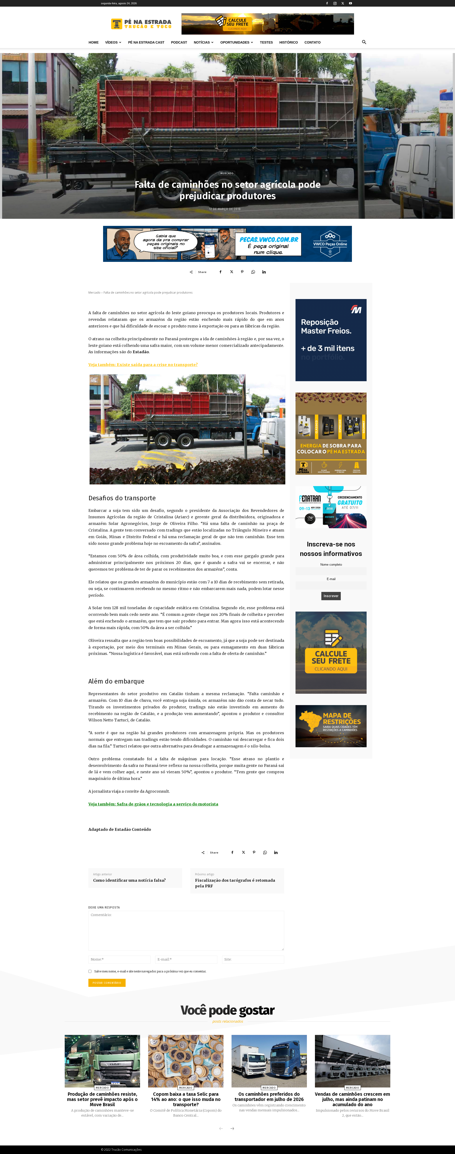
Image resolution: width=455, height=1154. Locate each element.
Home (94, 42)
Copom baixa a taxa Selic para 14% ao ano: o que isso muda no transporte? (186, 1099)
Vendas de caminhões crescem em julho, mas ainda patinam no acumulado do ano (352, 1099)
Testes (266, 42)
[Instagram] (334, 3)
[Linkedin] (264, 272)
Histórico (288, 42)
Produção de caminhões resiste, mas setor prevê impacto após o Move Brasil (102, 1099)
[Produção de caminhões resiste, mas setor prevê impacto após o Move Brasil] (102, 1061)
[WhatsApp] (253, 272)
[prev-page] (221, 1129)
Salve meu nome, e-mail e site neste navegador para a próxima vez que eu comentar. (150, 971)
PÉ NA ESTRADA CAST (146, 42)
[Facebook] (327, 3)
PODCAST (179, 42)
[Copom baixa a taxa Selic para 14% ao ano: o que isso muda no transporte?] (185, 1061)
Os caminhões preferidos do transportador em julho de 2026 (269, 1096)
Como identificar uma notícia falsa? (129, 880)
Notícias (202, 42)
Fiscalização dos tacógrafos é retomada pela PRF (235, 883)
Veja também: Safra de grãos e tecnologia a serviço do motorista (153, 804)
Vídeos (111, 42)
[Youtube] (350, 3)
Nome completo (331, 564)
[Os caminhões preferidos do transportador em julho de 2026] (269, 1061)
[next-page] (232, 1129)
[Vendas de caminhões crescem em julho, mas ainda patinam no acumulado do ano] (352, 1061)
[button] (364, 42)
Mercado (227, 173)
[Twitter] (342, 3)
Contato (313, 42)
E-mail (331, 579)
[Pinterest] (242, 272)
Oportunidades (234, 42)
